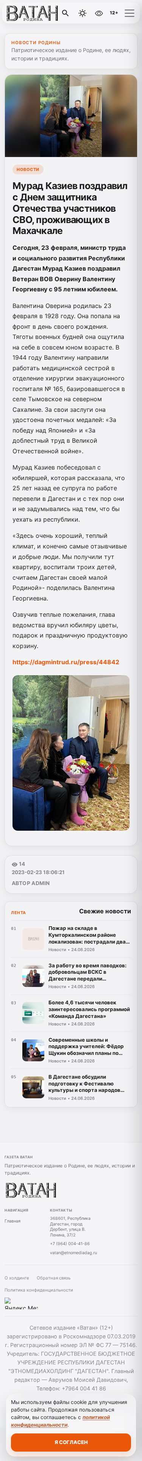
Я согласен (71, 1442)
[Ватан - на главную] (37, 13)
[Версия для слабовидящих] (98, 13)
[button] (129, 13)
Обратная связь (53, 1278)
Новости (28, 169)
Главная (12, 1221)
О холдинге (17, 1278)
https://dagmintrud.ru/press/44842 (65, 662)
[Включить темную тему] (82, 13)
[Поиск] (65, 13)
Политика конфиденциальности (39, 1290)
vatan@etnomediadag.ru (73, 1252)
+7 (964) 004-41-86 (70, 1243)
